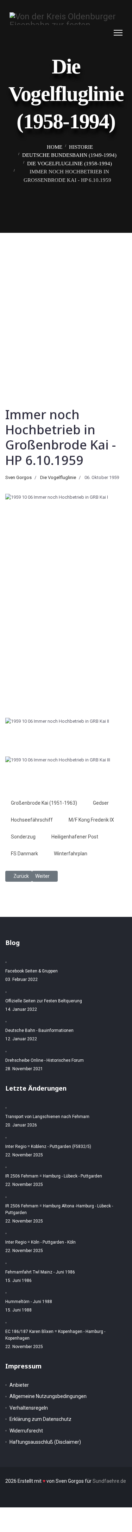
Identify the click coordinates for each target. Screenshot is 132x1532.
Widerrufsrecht (26, 1431)
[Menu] (118, 32)
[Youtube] (105, 32)
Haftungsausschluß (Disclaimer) (45, 1442)
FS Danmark (24, 853)
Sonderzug (23, 837)
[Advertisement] (66, 302)
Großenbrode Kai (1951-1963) (44, 803)
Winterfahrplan (70, 853)
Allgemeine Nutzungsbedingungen (48, 1396)
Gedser (101, 803)
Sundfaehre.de (109, 1481)
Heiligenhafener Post (74, 837)
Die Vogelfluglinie (58, 477)
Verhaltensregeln (29, 1408)
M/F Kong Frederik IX (91, 820)
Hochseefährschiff (32, 820)
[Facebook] (91, 32)
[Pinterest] (98, 32)
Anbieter (19, 1385)
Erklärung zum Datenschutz (40, 1419)
